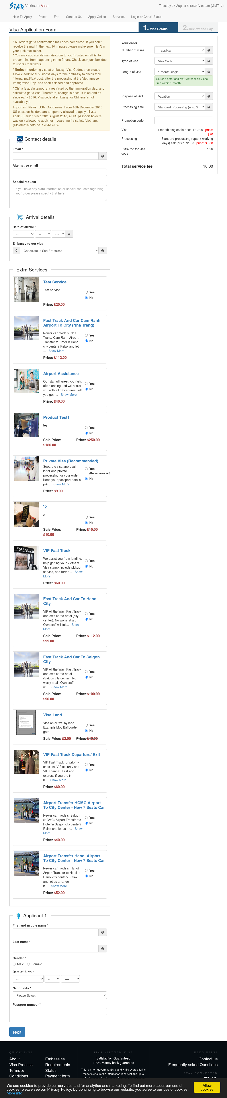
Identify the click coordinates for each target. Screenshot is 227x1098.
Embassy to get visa (28, 243)
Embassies (55, 1058)
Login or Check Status (146, 16)
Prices (43, 16)
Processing (129, 138)
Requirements (57, 1064)
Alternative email (25, 165)
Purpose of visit (132, 96)
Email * (18, 149)
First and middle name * (30, 925)
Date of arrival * (24, 227)
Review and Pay (198, 27)
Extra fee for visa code (133, 151)
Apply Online (97, 16)
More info (14, 1093)
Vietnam (36, 5)
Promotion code (132, 120)
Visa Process (21, 1064)
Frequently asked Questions (193, 1064)
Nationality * (22, 988)
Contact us (208, 1058)
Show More (57, 350)
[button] (27, 289)
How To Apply (22, 16)
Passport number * (27, 1004)
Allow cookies (207, 1087)
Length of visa (131, 71)
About (14, 1058)
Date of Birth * (23, 971)
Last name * (21, 941)
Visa (124, 129)
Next (17, 1032)
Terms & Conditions (18, 1073)
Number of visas (132, 50)
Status (51, 1070)
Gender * (19, 958)
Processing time (132, 107)
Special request (24, 181)
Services (119, 16)
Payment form (57, 1076)
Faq (56, 16)
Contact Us (74, 16)
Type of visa (129, 61)
